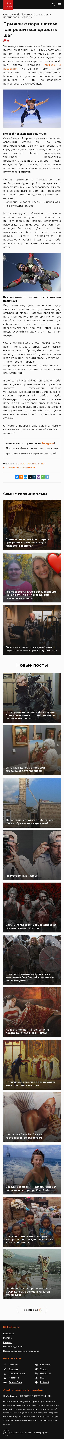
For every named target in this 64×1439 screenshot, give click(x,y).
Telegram (47, 443)
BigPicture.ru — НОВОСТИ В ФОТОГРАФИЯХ (27, 1396)
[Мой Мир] (25, 477)
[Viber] (38, 477)
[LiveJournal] (34, 477)
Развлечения (36, 463)
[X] (30, 477)
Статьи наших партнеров (19, 467)
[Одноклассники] (21, 477)
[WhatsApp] (43, 477)
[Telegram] (47, 477)
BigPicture (23, 14)
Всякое (25, 17)
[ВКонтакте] (17, 477)
